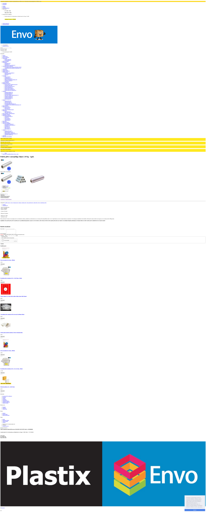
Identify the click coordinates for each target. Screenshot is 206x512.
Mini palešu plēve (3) (8, 112)
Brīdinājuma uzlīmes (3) (9, 131)
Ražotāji (4, 413)
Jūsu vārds (2, 228)
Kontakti (4, 407)
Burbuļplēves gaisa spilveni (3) (10, 65)
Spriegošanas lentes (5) (8, 116)
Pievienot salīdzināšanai (4, 197)
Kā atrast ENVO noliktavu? (7, 396)
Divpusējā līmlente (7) (8, 94)
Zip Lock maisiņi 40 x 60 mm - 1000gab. (7, 260)
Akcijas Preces (5, 56)
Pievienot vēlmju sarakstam (5, 196)
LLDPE (6, 202)
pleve (12, 202)
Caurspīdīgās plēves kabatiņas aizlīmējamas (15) (13, 104)
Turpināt (2, 243)
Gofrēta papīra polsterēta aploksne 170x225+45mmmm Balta (11, 332)
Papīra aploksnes (5, 105)
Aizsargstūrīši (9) (8, 119)
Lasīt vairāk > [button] (200, 506)
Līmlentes (4, 91)
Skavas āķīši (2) (7, 118)
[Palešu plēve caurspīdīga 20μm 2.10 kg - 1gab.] (6, 184)
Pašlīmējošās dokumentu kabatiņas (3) (11, 133)
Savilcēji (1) (7, 117)
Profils (4, 419)
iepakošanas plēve (43, 202)
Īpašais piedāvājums (6, 415)
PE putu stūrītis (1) (8, 60)
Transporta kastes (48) (8, 85)
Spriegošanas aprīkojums (7, 115)
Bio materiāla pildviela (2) (9, 124)
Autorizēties (5, 3)
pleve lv (9, 202)
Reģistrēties (4, 4)
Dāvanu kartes (5, 414)
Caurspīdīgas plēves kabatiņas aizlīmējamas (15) (13, 68)
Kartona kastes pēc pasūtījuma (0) (10, 90)
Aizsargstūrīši (5, 58)
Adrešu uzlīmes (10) (8, 130)
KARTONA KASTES (6, 83)
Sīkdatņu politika (5, 402)
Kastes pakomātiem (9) (8, 87)
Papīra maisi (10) (7, 107)
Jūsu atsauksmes (3, 233)
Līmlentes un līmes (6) (8, 80)
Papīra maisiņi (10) (8, 100)
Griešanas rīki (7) (8, 77)
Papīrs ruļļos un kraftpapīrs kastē (8, 109)
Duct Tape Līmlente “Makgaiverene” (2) (11, 95)
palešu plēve (35, 202)
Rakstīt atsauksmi (8, 199)
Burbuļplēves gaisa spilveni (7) (10, 125)
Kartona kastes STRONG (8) (10, 89)
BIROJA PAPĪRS (6, 61)
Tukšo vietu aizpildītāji (6, 123)
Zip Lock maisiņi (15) (8, 102)
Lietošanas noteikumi (6, 401)
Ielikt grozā (2, 195)
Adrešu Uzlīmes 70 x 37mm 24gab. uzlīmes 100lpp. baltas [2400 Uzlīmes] (13, 296)
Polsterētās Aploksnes (6, 114)
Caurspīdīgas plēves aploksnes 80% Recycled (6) (13, 67)
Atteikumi (4, 408)
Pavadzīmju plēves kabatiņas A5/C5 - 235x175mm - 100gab (11, 278)
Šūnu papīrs (5, 121)
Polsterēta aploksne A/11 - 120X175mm (7, 386)
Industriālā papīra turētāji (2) (9, 72)
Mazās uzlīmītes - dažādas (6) (10, 132)
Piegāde (4, 6)
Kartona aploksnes (6, 82)
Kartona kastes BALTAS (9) (9, 86)
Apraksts (4, 204)
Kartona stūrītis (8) (8, 59)
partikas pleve (24, 202)
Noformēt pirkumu (6, 24)
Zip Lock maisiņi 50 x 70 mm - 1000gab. (7, 350)
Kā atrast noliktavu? (6, 8)
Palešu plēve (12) (8, 111)
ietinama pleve (15, 202)
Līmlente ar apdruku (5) (9, 96)
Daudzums (2, 194)
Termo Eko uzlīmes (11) (9, 134)
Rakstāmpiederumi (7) (8, 78)
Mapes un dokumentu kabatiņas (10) (11, 79)
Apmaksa (4, 7)
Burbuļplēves (5, 62)
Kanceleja (4, 75)
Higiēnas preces (5, 71)
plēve (39, 202)
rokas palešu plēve (30, 202)
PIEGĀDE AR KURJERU (7, 136)
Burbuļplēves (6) (7, 63)
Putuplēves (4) (7, 64)
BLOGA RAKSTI (6, 57)
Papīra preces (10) (8, 73)
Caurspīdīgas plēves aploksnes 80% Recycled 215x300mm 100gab (12, 314)
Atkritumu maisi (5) (8, 101)
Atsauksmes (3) (5, 205)
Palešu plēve (5, 110)
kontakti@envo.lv (6, 426)
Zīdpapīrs (4, 135)
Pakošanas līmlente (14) (9, 92)
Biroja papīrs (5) (7, 76)
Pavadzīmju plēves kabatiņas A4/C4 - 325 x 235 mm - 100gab (11, 368)
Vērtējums (2, 235)
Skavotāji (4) (7, 81)
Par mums (4, 397)
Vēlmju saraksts (5, 421)
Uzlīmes (4, 129)
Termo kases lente (6, 122)
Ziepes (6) (6, 74)
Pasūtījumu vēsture (6, 420)
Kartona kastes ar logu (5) (9, 88)
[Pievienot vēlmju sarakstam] (0, 265)
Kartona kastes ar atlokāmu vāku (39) (11, 84)
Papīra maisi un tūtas (6, 106)
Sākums (4, 55)
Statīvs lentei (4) (7, 120)
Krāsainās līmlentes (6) (8, 97)
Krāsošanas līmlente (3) (9, 93)
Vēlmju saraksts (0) (6, 23)
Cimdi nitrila (5, 69)
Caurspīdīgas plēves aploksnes (8, 66)
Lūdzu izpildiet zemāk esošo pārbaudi (7, 237)
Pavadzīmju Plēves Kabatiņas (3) (10, 103)
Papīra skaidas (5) (8, 128)
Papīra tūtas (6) (7, 108)
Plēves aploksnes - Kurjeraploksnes (9, 113)
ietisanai (20, 202)
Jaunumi (4, 422)
